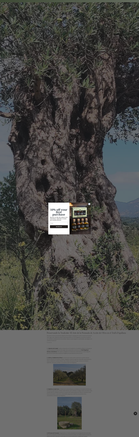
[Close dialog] (89, 204)
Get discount (59, 226)
